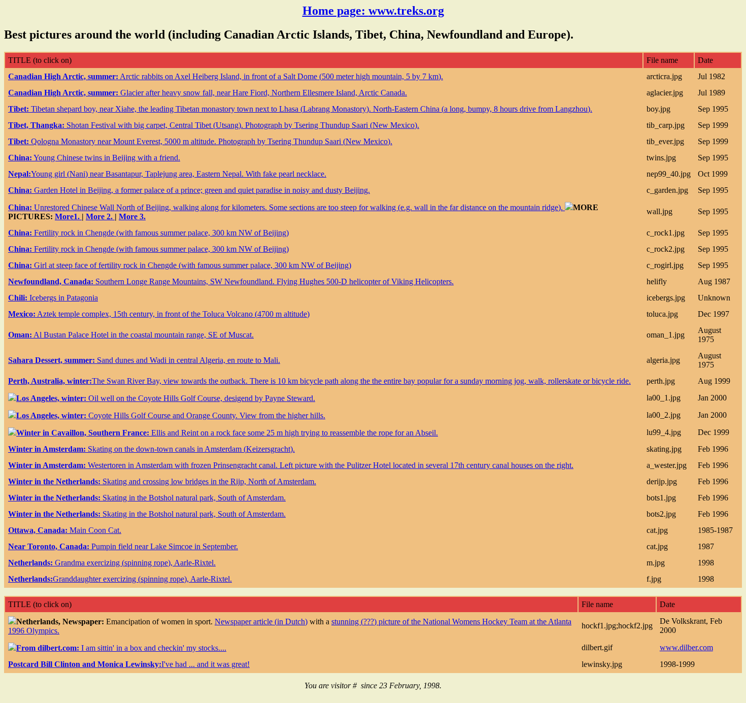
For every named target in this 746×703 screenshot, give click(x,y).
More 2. (100, 216)
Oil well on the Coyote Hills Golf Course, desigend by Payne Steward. (165, 398)
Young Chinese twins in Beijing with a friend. (94, 157)
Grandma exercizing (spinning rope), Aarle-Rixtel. (112, 562)
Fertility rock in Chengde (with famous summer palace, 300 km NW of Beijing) (148, 232)
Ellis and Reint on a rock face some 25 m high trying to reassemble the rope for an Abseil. (227, 432)
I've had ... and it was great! (129, 664)
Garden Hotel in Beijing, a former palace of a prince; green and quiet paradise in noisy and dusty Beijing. (189, 190)
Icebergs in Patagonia (53, 297)
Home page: (373, 10)
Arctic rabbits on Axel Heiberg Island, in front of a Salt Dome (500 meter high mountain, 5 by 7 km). (225, 76)
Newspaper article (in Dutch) (261, 621)
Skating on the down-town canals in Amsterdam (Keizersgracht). (151, 449)
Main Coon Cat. (64, 530)
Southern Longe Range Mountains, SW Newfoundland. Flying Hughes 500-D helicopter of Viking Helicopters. (231, 281)
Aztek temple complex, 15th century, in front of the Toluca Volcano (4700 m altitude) (159, 314)
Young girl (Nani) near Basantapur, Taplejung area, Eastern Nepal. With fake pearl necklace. (167, 174)
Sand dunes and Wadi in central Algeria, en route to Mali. (144, 360)
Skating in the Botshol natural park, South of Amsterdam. (147, 497)
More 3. (132, 216)
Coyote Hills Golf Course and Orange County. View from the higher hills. (170, 415)
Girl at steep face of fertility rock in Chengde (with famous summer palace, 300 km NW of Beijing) (179, 265)
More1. (68, 216)
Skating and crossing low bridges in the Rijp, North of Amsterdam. (162, 481)
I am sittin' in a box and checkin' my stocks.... (121, 648)
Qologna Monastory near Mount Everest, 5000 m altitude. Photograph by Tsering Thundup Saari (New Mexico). (200, 141)
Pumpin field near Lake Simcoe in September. (123, 546)
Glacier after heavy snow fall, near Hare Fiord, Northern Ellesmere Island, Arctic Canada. (207, 92)
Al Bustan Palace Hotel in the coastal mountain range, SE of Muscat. (131, 334)
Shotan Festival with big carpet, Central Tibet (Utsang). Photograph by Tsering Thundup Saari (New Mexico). (213, 125)
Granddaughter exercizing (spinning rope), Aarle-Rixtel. (120, 579)
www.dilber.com (686, 647)
